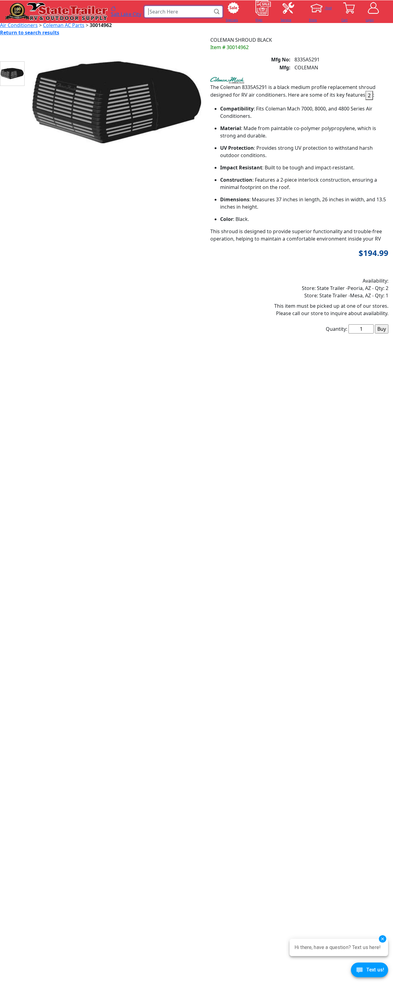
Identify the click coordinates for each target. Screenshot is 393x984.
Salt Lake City (126, 14)
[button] (217, 12)
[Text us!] (369, 971)
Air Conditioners (19, 25)
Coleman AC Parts (63, 25)
